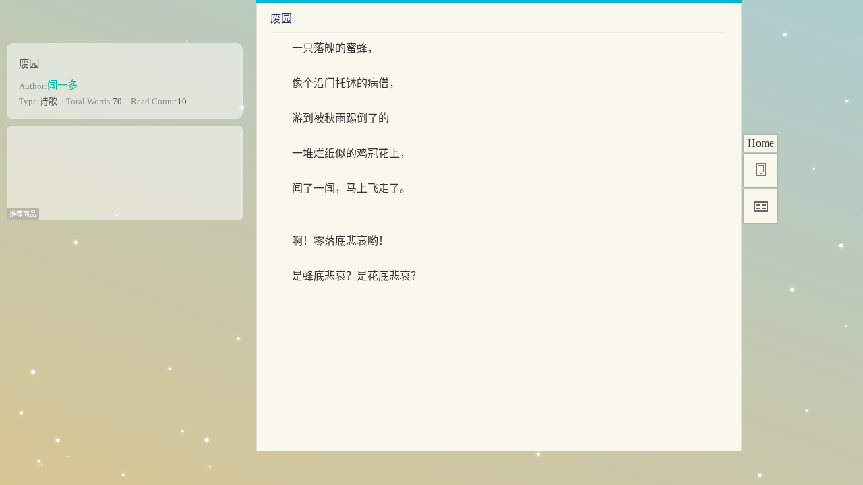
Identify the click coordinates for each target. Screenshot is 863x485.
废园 (29, 63)
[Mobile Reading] (760, 170)
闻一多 (62, 85)
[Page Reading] (760, 206)
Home (761, 143)
